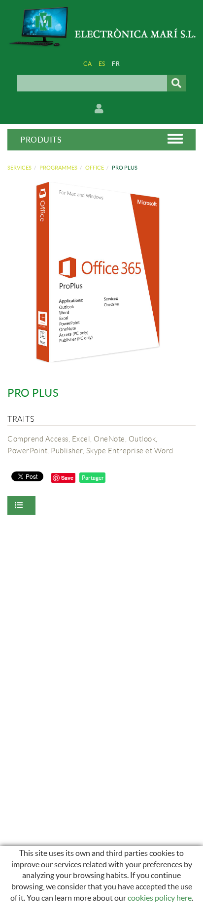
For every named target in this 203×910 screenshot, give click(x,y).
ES (102, 63)
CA (87, 63)
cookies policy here (160, 897)
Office (94, 168)
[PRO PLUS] (97, 272)
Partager (92, 477)
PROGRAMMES (58, 168)
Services (19, 168)
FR (116, 63)
